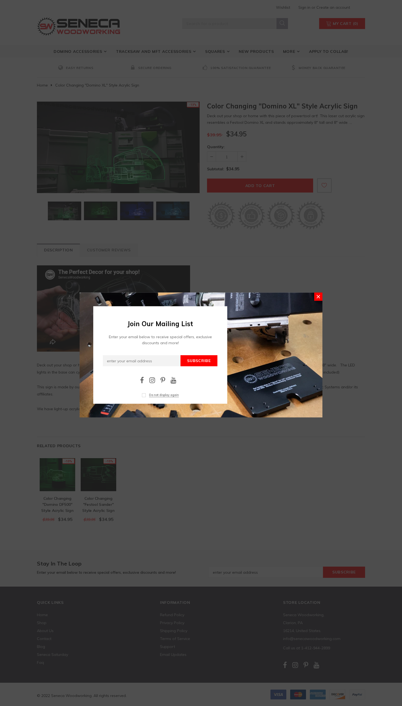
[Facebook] (142, 380)
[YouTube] (173, 380)
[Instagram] (152, 380)
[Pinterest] (163, 380)
